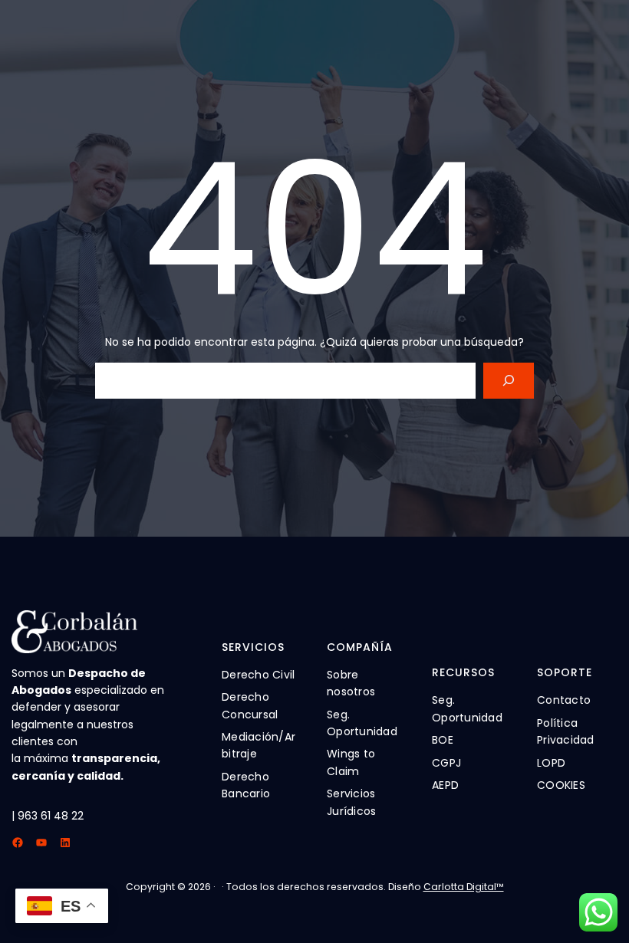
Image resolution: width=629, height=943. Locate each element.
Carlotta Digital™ (463, 886)
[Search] (508, 381)
